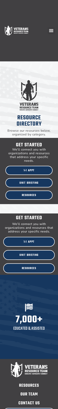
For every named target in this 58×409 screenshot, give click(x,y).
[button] (51, 30)
